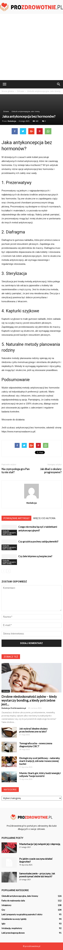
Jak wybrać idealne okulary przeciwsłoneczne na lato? (33, 730)
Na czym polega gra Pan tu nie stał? (16, 470)
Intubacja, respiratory (12, 928)
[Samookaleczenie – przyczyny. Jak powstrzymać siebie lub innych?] (9, 877)
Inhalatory (6, 905)
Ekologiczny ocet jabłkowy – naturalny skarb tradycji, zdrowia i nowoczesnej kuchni (39, 760)
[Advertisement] (31, 47)
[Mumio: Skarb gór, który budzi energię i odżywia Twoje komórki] (9, 777)
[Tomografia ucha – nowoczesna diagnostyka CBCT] (9, 747)
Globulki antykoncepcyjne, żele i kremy (25, 111)
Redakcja (12, 121)
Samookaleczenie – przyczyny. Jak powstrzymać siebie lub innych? (37, 875)
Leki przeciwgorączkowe (13, 932)
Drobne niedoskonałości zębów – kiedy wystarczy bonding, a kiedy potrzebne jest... (29, 700)
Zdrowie (6, 111)
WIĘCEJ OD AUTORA (44, 518)
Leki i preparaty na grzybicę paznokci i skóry (22, 914)
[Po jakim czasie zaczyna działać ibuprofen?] (9, 862)
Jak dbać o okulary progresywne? (50, 470)
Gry (3, 909)
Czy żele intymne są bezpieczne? (35, 556)
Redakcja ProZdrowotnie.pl (14, 708)
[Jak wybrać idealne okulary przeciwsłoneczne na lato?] (9, 732)
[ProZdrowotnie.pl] (31, 7)
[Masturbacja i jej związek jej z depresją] (9, 847)
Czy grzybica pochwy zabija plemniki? (38, 541)
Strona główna (8, 91)
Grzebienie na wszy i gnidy (14, 919)
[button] (58, 84)
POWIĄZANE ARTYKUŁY (16, 518)
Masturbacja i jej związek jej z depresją (39, 843)
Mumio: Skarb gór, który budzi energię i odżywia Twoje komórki (40, 774)
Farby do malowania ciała (13, 900)
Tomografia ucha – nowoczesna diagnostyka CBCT (35, 745)
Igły (3, 923)
